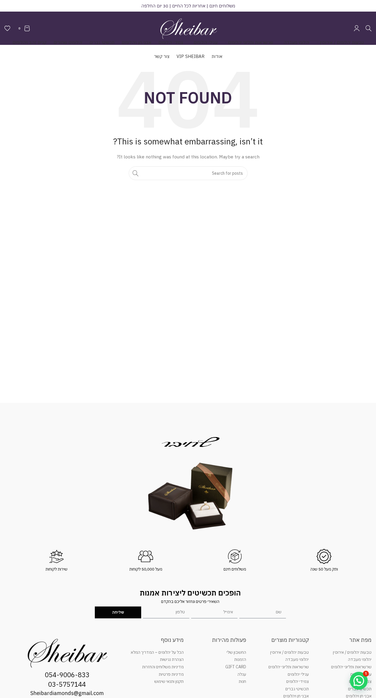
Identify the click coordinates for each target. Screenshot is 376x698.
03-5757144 (67, 684)
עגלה (241, 674)
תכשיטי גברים (297, 688)
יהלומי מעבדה (360, 659)
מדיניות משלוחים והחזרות (163, 666)
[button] (359, 681)
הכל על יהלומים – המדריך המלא (157, 652)
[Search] (369, 28)
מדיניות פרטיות (171, 674)
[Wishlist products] (7, 28)
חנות (242, 681)
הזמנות (240, 659)
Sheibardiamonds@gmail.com (67, 693)
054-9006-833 (67, 674)
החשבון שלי (236, 652)
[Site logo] (188, 28)
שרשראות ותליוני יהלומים (351, 666)
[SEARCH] (135, 173)
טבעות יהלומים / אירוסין (352, 652)
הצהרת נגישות (172, 659)
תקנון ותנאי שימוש (169, 681)
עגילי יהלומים (298, 674)
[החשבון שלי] (357, 28)
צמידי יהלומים (297, 681)
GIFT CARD (235, 666)
